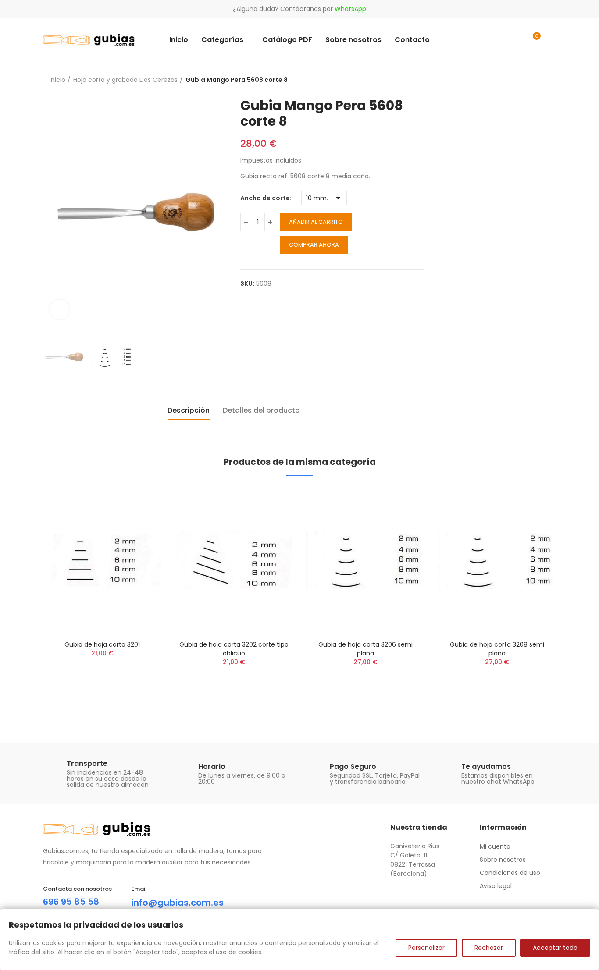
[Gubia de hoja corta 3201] (102, 560)
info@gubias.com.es (177, 902)
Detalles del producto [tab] (261, 410)
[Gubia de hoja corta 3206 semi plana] (365, 560)
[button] (19, 600)
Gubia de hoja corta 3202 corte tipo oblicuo (234, 649)
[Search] (515, 40)
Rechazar (488, 947)
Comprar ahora (314, 245)
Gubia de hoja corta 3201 (102, 644)
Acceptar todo (555, 947)
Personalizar (426, 947)
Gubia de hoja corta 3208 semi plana (497, 649)
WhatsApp (350, 8)
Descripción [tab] (189, 410)
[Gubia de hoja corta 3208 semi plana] (497, 560)
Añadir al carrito (316, 222)
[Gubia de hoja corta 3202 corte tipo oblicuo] (234, 560)
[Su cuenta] (551, 40)
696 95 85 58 (71, 902)
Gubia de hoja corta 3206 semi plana (365, 649)
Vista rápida (139, 502)
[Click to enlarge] (59, 309)
